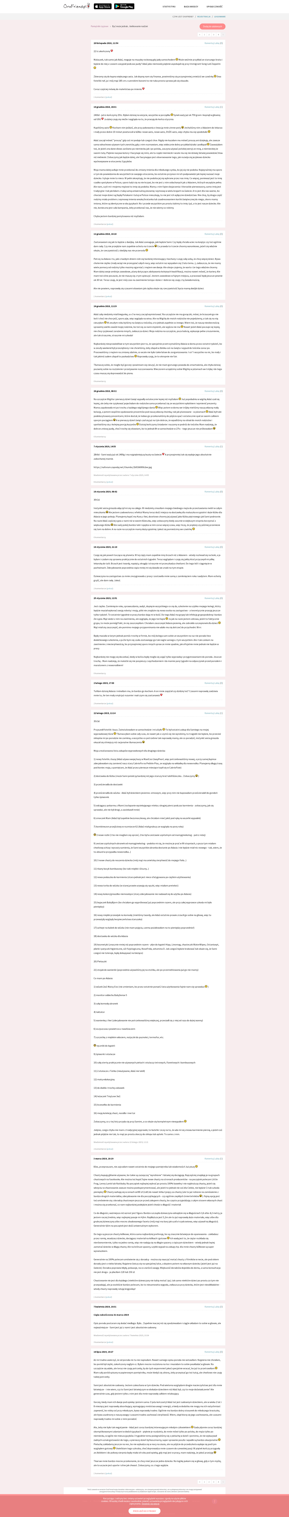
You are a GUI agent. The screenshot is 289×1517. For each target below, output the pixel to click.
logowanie (219, 16)
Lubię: (217, 43)
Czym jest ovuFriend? (183, 16)
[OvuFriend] (77, 8)
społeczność (214, 6)
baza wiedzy (191, 6)
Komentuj (209, 43)
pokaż (108, 97)
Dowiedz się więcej (150, 1503)
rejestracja (203, 16)
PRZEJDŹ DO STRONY (144, 1510)
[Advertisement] (75, 62)
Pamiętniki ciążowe (99, 26)
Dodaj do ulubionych (212, 26)
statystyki (169, 6)
